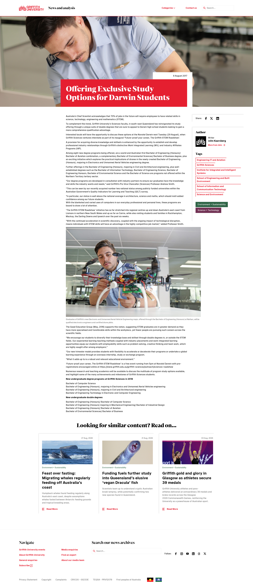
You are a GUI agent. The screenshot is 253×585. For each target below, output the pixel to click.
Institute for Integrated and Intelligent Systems (216, 171)
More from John (215, 145)
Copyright (46, 579)
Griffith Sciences (205, 165)
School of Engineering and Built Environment (213, 180)
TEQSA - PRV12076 (102, 579)
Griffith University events (32, 549)
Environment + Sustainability (212, 204)
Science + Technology (208, 210)
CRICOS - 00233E (80, 579)
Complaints (61, 579)
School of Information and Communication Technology (211, 188)
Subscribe (24, 565)
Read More (52, 509)
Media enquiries (69, 549)
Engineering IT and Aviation (211, 160)
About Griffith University (32, 555)
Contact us (191, 8)
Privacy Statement (28, 579)
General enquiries (28, 560)
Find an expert (68, 555)
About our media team (72, 560)
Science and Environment (210, 194)
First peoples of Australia (128, 579)
